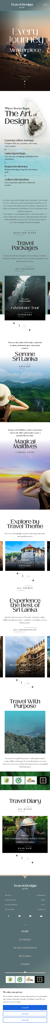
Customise (25, 1014)
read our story (25, 233)
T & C (43, 904)
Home (25, 931)
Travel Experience (25, 947)
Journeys (25, 939)
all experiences (25, 630)
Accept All (25, 1008)
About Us (8, 895)
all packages (25, 269)
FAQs (43, 900)
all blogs (25, 809)
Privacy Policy (10, 909)
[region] (25, 1006)
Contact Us (41, 909)
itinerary (25, 315)
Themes (25, 964)
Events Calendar (10, 900)
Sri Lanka (25, 955)
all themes (25, 588)
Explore (25, 366)
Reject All (25, 1020)
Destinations (41, 895)
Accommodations (11, 904)
